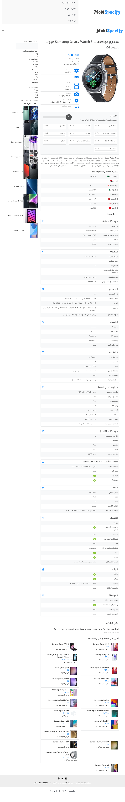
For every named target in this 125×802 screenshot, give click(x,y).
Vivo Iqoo (34, 70)
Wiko (36, 67)
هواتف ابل (72, 15)
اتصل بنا (53, 783)
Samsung (92, 639)
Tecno (35, 90)
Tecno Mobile (33, 88)
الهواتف (72, 62)
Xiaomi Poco (33, 59)
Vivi (37, 77)
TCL (37, 95)
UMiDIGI (35, 80)
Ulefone (35, 82)
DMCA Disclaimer (41, 783)
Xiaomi (35, 62)
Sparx (36, 98)
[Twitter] (62, 778)
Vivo (36, 72)
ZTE (37, 54)
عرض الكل (26, 51)
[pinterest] (59, 778)
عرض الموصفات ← (102, 649)
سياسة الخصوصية (83, 783)
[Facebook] (66, 778)
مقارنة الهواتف (70, 9)
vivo (36, 75)
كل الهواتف (71, 21)
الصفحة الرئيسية (69, 3)
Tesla (36, 85)
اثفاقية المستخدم (65, 783)
